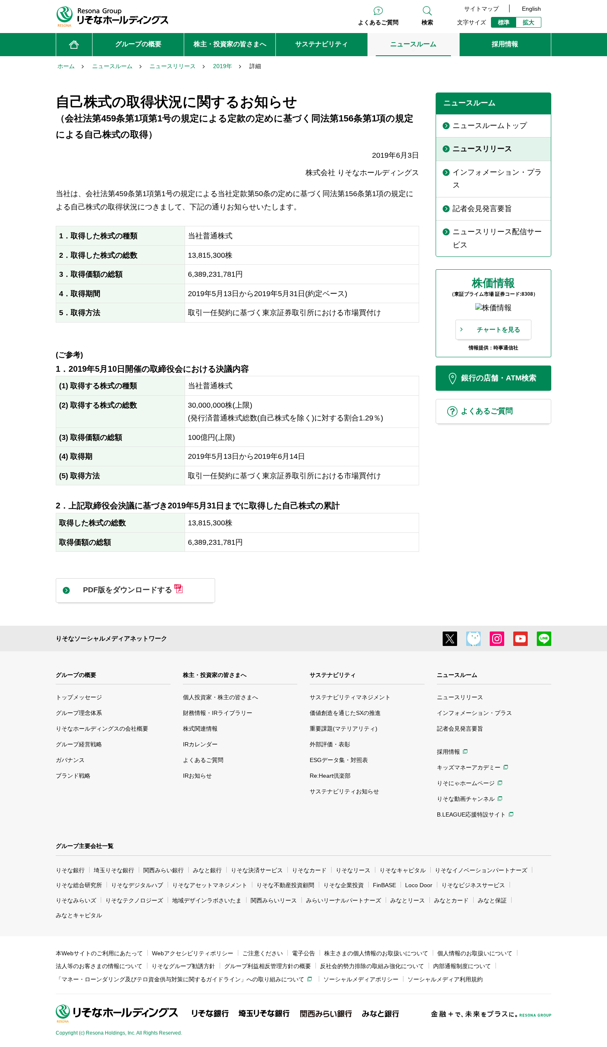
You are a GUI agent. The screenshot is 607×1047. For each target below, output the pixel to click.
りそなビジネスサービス (473, 885)
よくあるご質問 (378, 22)
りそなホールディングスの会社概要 (102, 728)
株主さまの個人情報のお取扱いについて (376, 953)
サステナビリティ (333, 675)
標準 (504, 22)
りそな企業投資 (343, 885)
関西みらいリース (274, 900)
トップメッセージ (79, 697)
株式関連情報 (200, 728)
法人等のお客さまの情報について (99, 966)
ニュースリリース (460, 697)
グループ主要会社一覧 (85, 846)
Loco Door (418, 885)
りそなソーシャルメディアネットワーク (111, 638)
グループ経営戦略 (79, 744)
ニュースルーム (457, 675)
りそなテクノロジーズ (134, 900)
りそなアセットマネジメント (209, 885)
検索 (427, 22)
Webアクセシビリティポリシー (192, 953)
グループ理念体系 (79, 713)
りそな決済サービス (257, 870)
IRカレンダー (200, 744)
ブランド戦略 (73, 775)
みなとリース (407, 900)
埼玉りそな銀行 (114, 870)
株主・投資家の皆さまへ (215, 675)
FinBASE (384, 885)
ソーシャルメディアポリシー (360, 979)
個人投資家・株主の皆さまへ (220, 697)
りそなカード (309, 870)
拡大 (528, 22)
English (531, 8)
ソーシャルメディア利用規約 (445, 979)
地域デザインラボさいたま (207, 900)
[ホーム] (74, 44)
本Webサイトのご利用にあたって (99, 953)
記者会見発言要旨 (460, 728)
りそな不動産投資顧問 (285, 885)
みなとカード (451, 900)
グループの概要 (76, 675)
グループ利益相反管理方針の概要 (267, 966)
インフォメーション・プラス (474, 713)
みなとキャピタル (79, 915)
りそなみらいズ (76, 900)
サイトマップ (481, 8)
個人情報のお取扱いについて (474, 953)
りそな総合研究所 (79, 885)
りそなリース (353, 870)
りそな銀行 (70, 870)
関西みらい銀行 (163, 870)
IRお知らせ (197, 775)
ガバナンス (70, 760)
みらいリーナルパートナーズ (343, 900)
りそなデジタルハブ (137, 885)
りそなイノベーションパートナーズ (481, 870)
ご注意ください (262, 953)
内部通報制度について (462, 966)
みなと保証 (492, 900)
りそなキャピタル (402, 870)
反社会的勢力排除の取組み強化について (372, 966)
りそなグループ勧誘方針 (183, 966)
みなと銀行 (207, 870)
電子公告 (303, 953)
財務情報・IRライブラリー (217, 713)
